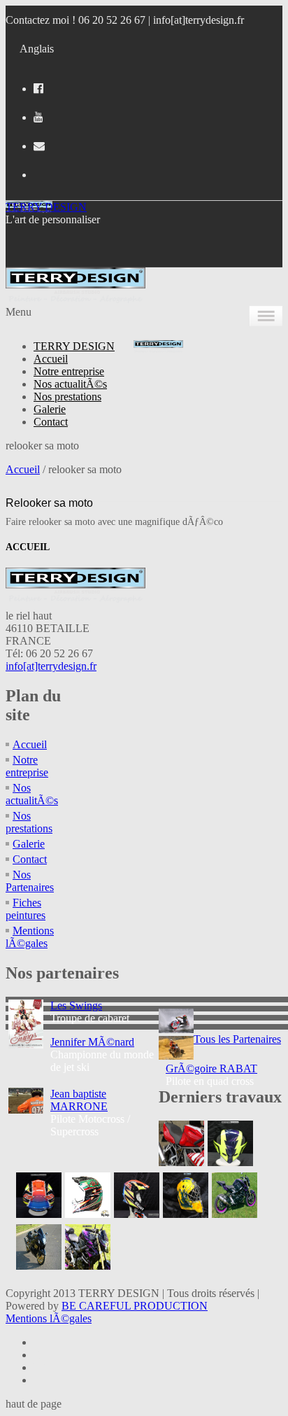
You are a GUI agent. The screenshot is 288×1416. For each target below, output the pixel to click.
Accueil (51, 359)
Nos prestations (67, 396)
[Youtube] (38, 117)
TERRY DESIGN (46, 207)
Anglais (37, 49)
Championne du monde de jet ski (102, 1054)
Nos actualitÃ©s (70, 384)
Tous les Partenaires (237, 1039)
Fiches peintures (25, 909)
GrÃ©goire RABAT (211, 1068)
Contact (51, 422)
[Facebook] (38, 88)
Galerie (50, 409)
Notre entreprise (69, 371)
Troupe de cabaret (89, 1012)
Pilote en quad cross (211, 1075)
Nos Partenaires (30, 881)
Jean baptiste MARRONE (79, 1100)
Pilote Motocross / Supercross (90, 1112)
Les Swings (76, 1005)
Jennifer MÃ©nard (92, 1042)
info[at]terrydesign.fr (198, 20)
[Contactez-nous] (39, 146)
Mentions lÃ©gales (30, 937)
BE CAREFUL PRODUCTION (135, 1306)
